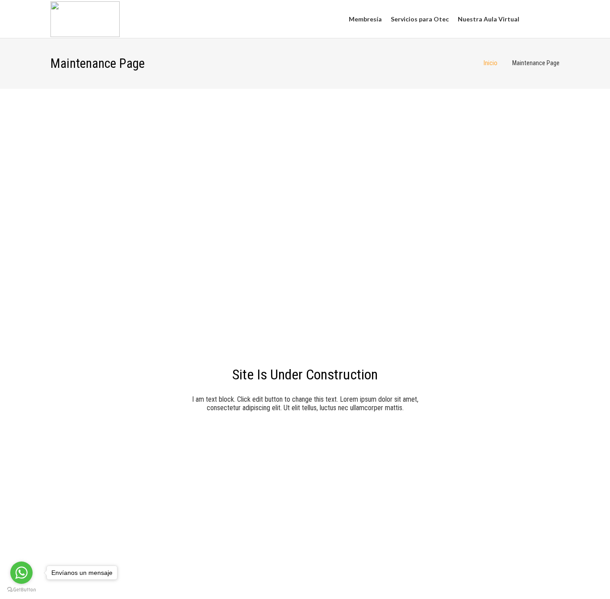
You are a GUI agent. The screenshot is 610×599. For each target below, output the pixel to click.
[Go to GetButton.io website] (21, 590)
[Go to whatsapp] (21, 573)
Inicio (490, 63)
